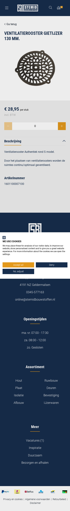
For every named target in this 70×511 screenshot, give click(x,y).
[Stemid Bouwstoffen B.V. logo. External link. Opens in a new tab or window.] (4, 237)
